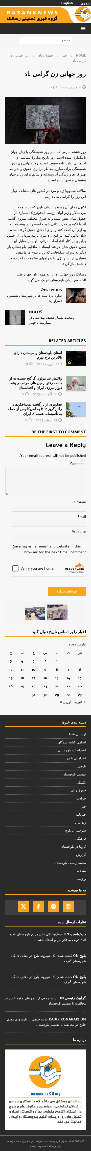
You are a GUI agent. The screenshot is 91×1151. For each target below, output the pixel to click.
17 (33, 677)
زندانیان (80, 822)
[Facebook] (38, 906)
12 (10, 669)
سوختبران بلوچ (75, 830)
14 (68, 677)
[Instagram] (68, 906)
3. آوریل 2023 (46, 363)
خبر (64, 55)
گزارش (81, 855)
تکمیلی (81, 782)
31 (33, 694)
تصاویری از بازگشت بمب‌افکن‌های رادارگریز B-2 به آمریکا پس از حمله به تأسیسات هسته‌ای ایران (35, 409)
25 (22, 686)
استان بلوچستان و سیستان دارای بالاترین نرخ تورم (38, 355)
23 (45, 686)
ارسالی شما (77, 734)
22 (57, 686)
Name (81, 502)
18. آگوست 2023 (44, 394)
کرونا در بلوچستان (73, 846)
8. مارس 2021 (70, 87)
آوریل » (65, 701)
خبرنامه (81, 814)
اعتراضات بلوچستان (72, 750)
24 (34, 686)
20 (80, 686)
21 (68, 686)
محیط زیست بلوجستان (70, 863)
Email (81, 516)
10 (33, 669)
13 (80, 677)
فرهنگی (80, 838)
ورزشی (81, 879)
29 (57, 694)
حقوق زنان (78, 790)
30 (45, 694)
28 (68, 694)
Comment (78, 463)
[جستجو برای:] (45, 40)
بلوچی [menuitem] (85, 3)
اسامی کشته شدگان (72, 742)
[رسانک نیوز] (45, 20)
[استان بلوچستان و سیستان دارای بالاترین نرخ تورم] (76, 358)
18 (22, 677)
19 (11, 677)
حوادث (81, 798)
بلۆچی (81, 766)
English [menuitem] (67, 3)
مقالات (81, 870)
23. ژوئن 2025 (46, 420)
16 (45, 677)
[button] (84, 28)
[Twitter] (23, 906)
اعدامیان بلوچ (76, 758)
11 (22, 669)
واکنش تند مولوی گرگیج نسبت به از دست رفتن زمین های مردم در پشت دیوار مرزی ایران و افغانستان (35, 383)
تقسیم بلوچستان (74, 774)
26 (11, 686)
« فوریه (80, 701)
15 (57, 677)
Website (79, 531)
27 (80, 694)
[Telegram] (53, 906)
